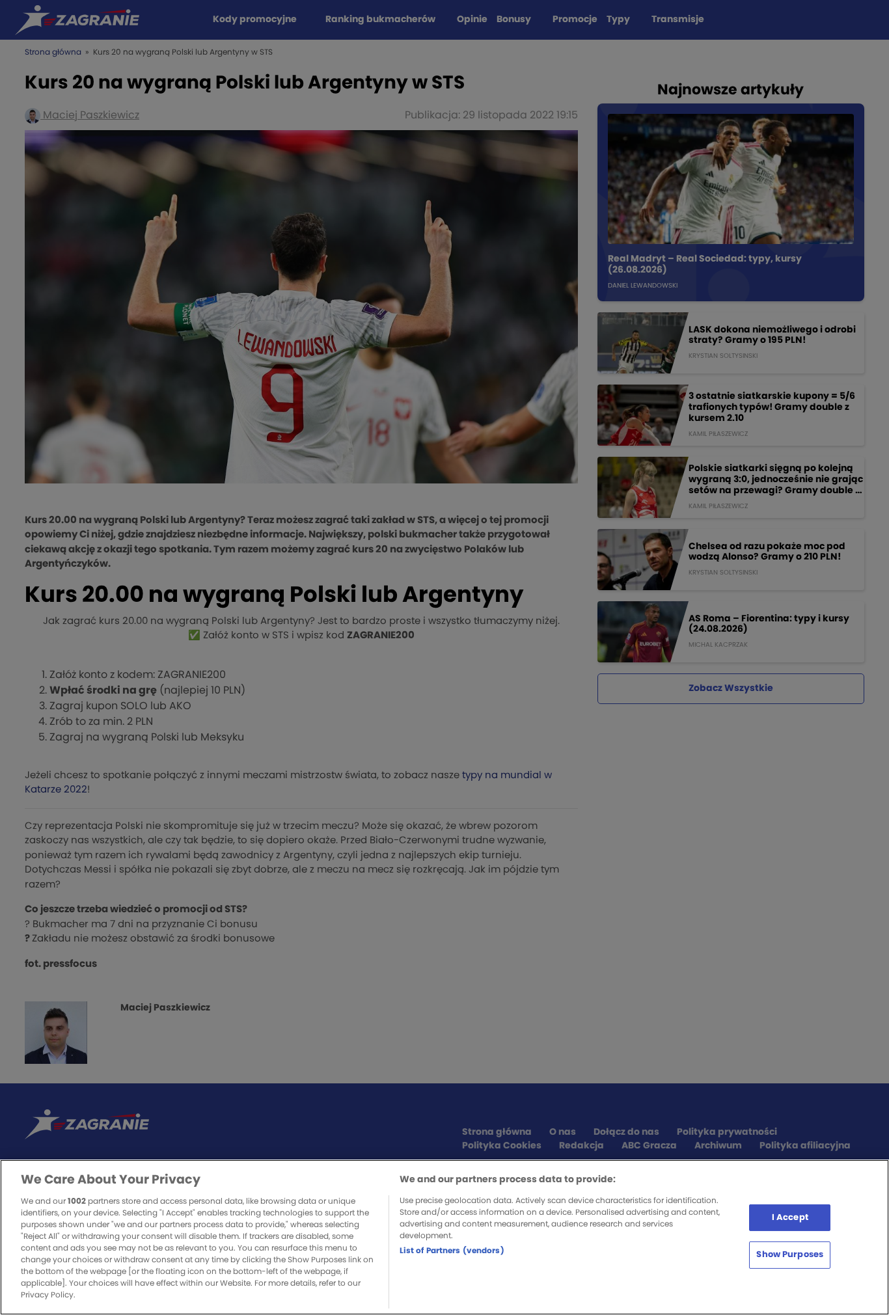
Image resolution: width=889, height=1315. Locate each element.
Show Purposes (789, 1255)
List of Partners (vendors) (452, 1250)
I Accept (790, 1217)
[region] (444, 1237)
